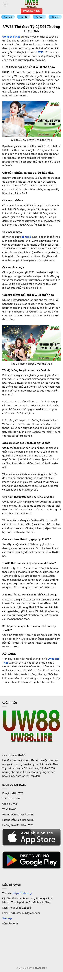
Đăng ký (55, 17)
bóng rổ (26, 236)
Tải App (39, 17)
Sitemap (7, 918)
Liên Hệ (23, 17)
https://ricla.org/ (23, 893)
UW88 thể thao (11, 36)
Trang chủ (8, 17)
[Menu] (5, 4)
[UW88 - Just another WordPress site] (31, 4)
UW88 (39, 52)
